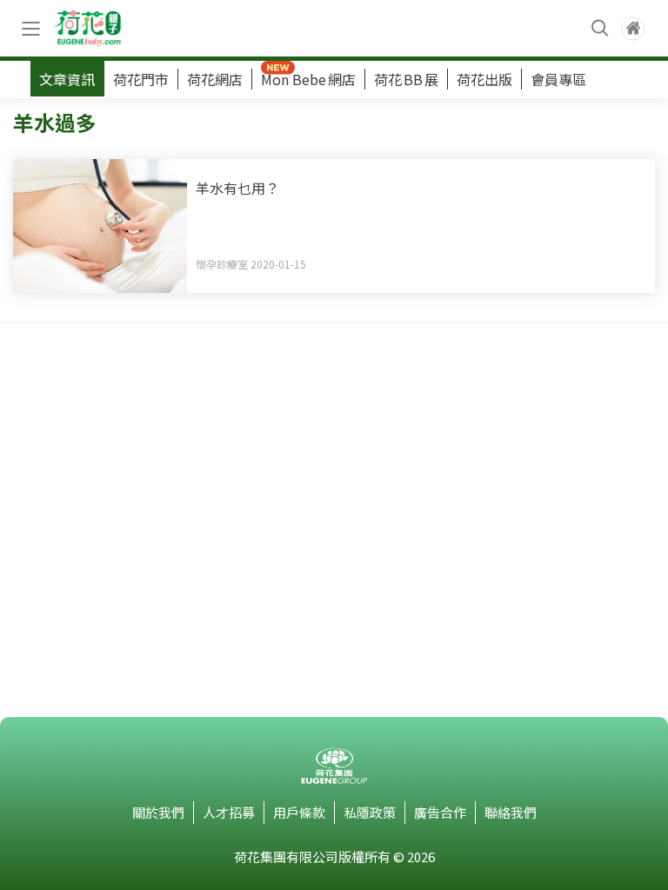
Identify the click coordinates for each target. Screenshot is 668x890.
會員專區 (558, 79)
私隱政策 (370, 812)
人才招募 (229, 812)
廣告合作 (440, 812)
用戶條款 (299, 812)
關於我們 (158, 812)
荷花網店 (215, 79)
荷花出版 (484, 79)
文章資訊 (67, 79)
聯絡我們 (510, 812)
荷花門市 (141, 79)
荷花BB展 (406, 79)
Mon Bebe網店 (308, 79)
